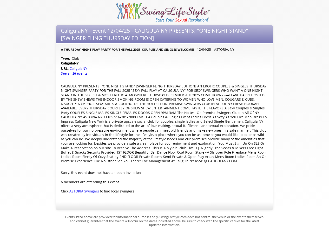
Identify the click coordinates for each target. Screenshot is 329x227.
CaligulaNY (79, 68)
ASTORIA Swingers (84, 191)
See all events (74, 73)
